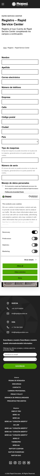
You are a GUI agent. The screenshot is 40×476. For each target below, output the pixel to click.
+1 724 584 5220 (17, 327)
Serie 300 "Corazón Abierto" (16, 421)
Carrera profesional (17, 391)
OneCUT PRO (16, 411)
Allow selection (20, 272)
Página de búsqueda (17, 380)
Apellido (6, 67)
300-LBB (16, 425)
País (4, 137)
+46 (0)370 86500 (17, 308)
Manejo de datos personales (15, 183)
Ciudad (5, 127)
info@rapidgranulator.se (19, 313)
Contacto (17, 387)
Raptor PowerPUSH (16, 452)
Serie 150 (16, 415)
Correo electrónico (11, 77)
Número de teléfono (11, 87)
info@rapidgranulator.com (20, 332)
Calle (4, 107)
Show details (29, 260)
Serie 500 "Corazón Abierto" (16, 432)
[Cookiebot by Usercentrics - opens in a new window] (29, 196)
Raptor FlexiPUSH (16, 449)
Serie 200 (16, 418)
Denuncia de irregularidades (17, 397)
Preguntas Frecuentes (16, 401)
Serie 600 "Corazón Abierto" (16, 435)
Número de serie (10, 165)
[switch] (35, 238)
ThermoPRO (16, 442)
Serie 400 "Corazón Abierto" (16, 428)
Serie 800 (16, 445)
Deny (20, 278)
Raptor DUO (16, 455)
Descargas (16, 384)
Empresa (6, 97)
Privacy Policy (17, 394)
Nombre (5, 57)
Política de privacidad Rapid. (14, 192)
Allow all (20, 266)
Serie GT (16, 438)
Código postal (8, 117)
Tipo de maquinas (10, 148)
